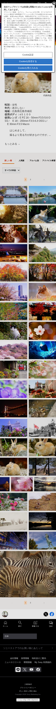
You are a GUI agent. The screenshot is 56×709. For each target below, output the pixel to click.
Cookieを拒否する (28, 61)
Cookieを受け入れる (28, 68)
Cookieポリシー (28, 44)
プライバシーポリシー (35, 46)
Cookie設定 (28, 54)
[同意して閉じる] (54, 3)
